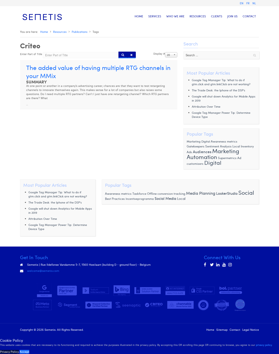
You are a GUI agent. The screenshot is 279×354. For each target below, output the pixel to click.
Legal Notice (250, 330)
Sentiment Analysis (218, 146)
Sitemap (222, 330)
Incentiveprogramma (140, 199)
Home (44, 32)
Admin (88, 330)
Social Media (165, 198)
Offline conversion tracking (166, 193)
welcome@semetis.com (43, 271)
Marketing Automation (213, 153)
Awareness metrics (224, 141)
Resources (60, 32)
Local (181, 198)
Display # (159, 53)
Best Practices (115, 198)
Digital (212, 162)
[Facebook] (206, 265)
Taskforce (139, 193)
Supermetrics (227, 158)
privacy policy (264, 344)
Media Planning (200, 193)
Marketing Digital (198, 141)
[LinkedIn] (218, 265)
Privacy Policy (9, 352)
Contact (235, 330)
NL (254, 3)
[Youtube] (224, 265)
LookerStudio (227, 193)
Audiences (202, 151)
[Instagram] (230, 265)
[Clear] (131, 55)
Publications (79, 32)
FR (248, 3)
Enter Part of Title (31, 54)
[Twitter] (212, 265)
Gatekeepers (195, 146)
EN (242, 3)
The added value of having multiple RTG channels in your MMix (98, 71)
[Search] (122, 55)
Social (246, 192)
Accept (24, 352)
